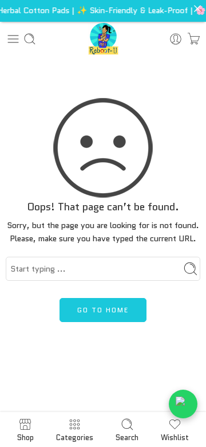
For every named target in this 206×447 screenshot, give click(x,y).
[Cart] (193, 39)
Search (127, 436)
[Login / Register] (176, 39)
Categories (74, 436)
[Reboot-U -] (103, 38)
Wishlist (175, 436)
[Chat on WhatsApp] (183, 404)
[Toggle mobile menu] (13, 39)
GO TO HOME (103, 310)
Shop (25, 436)
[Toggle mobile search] (29, 39)
